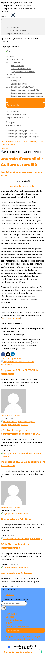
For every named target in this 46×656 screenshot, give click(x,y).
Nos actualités (13, 27)
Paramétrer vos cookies (17, 626)
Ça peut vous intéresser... (18, 33)
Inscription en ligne (11, 318)
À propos (15, 80)
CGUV (9, 623)
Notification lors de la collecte (18, 652)
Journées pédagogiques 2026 (25, 90)
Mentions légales (14, 620)
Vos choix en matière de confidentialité (25, 647)
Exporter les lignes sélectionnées (17, 2)
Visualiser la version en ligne (23, 186)
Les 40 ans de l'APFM (16, 30)
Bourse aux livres (19, 83)
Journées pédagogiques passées (26, 93)
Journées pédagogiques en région (27, 96)
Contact (10, 594)
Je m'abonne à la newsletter (15, 599)
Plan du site (11, 613)
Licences (10, 616)
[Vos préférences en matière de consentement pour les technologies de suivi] (41, 651)
